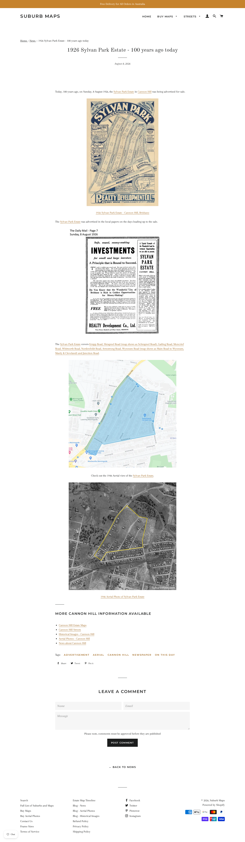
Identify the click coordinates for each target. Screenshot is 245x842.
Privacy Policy (81, 826)
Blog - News (79, 805)
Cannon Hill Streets (70, 629)
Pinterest (134, 810)
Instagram (135, 816)
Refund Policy (80, 821)
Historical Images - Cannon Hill (76, 634)
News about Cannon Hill (72, 643)
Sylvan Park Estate (124, 91)
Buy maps (165, 16)
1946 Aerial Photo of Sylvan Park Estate (122, 596)
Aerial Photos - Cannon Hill (74, 638)
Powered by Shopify (213, 804)
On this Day (165, 654)
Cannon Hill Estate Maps (72, 625)
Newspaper (142, 654)
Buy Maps (25, 810)
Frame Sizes (27, 826)
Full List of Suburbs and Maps (37, 805)
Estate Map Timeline (84, 800)
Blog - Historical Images (86, 816)
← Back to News (122, 767)
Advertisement (76, 654)
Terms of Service (29, 831)
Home (146, 16)
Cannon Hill (145, 91)
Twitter (133, 805)
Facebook (134, 800)
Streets (190, 16)
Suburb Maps (217, 800)
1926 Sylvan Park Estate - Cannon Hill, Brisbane (122, 212)
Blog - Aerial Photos (84, 810)
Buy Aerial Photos (30, 816)
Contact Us (26, 821)
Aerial (98, 654)
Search (24, 800)
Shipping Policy (81, 831)
